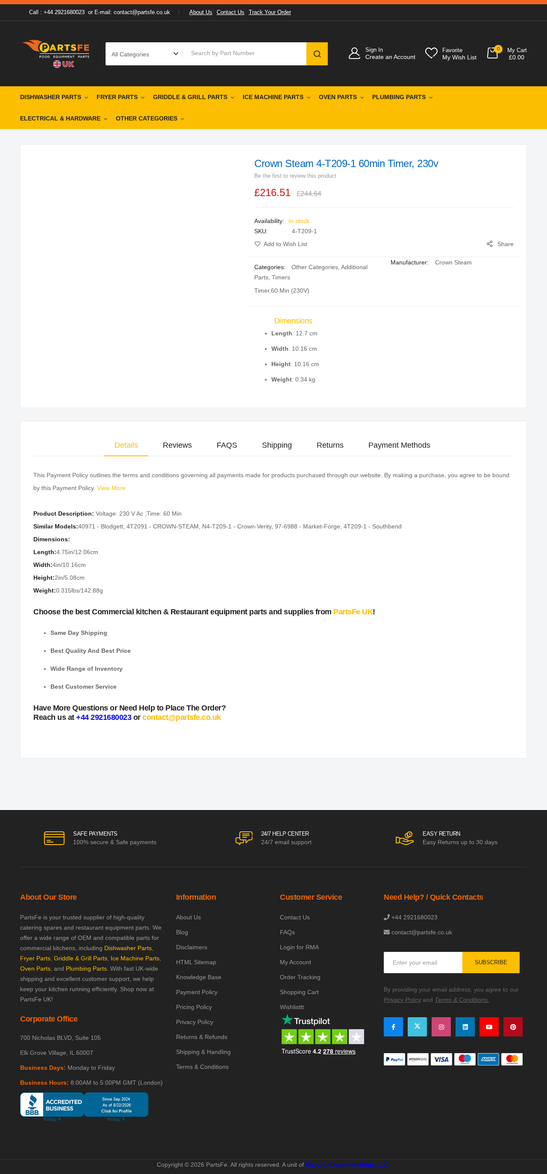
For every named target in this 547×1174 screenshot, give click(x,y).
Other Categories (146, 118)
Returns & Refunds (201, 1036)
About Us (200, 12)
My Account (295, 962)
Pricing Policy (194, 1007)
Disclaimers (191, 947)
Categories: (270, 267)
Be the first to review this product (295, 176)
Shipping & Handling (203, 1051)
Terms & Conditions (202, 1066)
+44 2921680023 (103, 717)
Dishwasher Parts (50, 97)
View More (111, 487)
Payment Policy (197, 992)
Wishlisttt (292, 1007)
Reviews (177, 445)
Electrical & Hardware (60, 118)
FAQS (227, 445)
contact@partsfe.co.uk (181, 717)
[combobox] (246, 53)
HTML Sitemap (196, 962)
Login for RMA (299, 947)
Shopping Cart (299, 992)
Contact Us (230, 12)
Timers (281, 277)
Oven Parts (338, 97)
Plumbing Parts (399, 97)
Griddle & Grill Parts (190, 97)
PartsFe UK (353, 612)
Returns (330, 445)
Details (126, 445)
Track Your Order (270, 12)
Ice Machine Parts (273, 97)
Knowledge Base (198, 977)
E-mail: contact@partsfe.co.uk (132, 12)
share (505, 244)
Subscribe (491, 962)
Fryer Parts (117, 97)
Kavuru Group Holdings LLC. (348, 1164)
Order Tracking (300, 977)
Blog (182, 932)
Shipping (277, 445)
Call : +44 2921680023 (57, 12)
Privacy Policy (194, 1021)
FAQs (287, 932)
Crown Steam (453, 262)
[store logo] (56, 53)
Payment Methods (399, 445)
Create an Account (390, 57)
